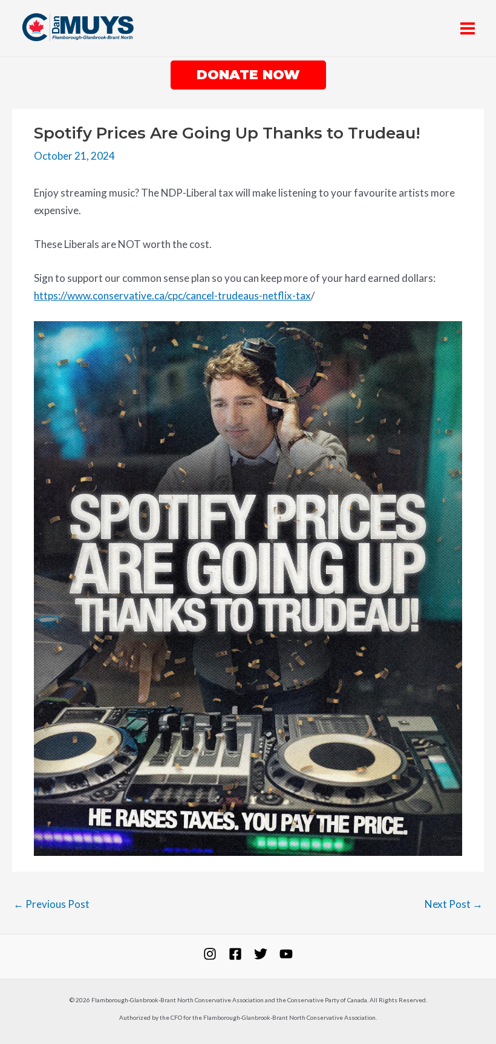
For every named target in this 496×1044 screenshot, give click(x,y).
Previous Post (51, 904)
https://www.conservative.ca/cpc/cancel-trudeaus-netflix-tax (172, 295)
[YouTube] (286, 954)
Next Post (454, 904)
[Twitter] (261, 954)
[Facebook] (235, 954)
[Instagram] (210, 954)
